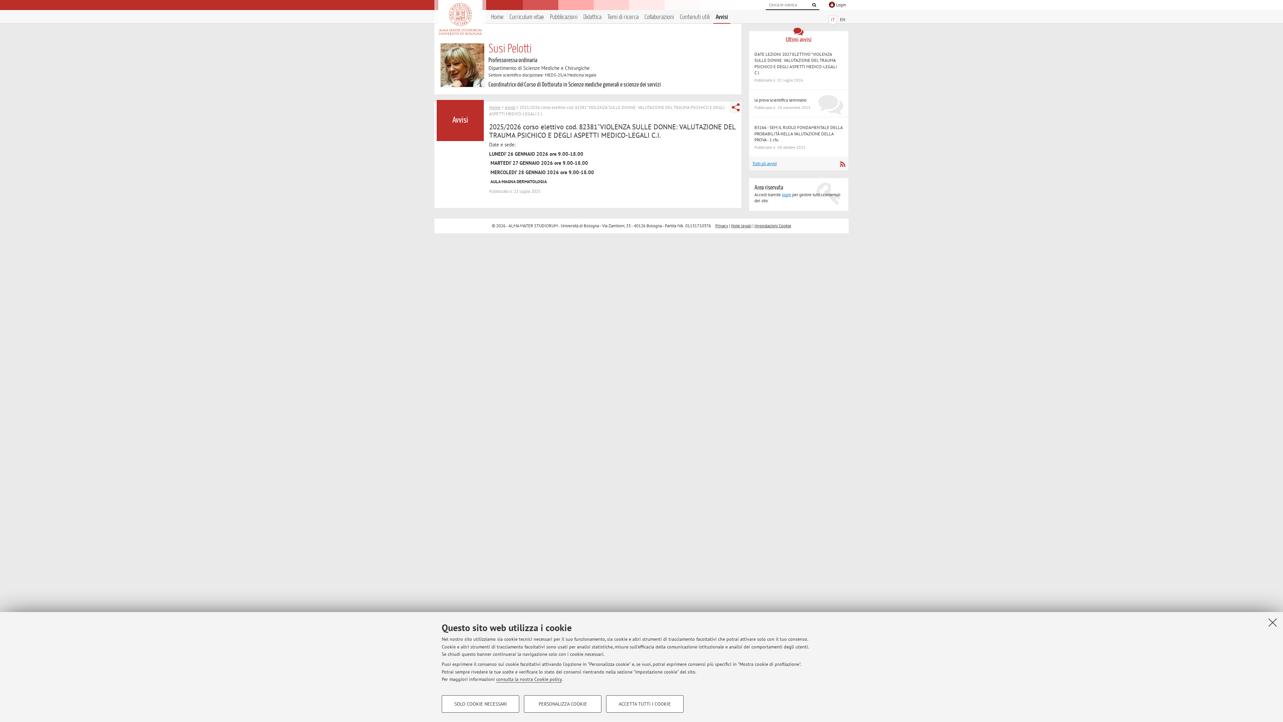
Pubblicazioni (563, 17)
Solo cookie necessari (480, 704)
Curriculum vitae (527, 17)
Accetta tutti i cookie (645, 704)
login (786, 195)
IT (833, 19)
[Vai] (814, 5)
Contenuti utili (695, 17)
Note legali (741, 226)
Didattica (592, 17)
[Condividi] (735, 107)
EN (842, 19)
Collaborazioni (659, 17)
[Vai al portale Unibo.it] (460, 19)
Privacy (721, 226)
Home (497, 17)
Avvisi (722, 17)
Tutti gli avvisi (764, 163)
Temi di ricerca (622, 17)
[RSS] (842, 164)
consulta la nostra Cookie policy (529, 679)
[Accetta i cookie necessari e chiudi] (1272, 622)
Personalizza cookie (563, 704)
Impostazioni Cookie (772, 226)
